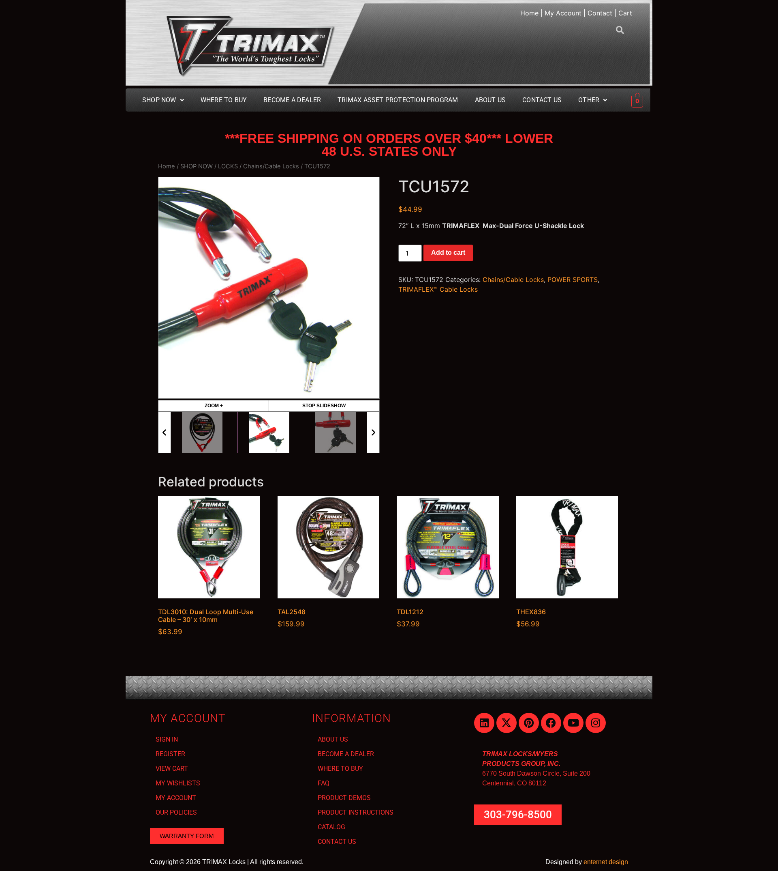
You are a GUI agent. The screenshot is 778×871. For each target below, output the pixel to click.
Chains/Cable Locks (271, 166)
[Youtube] (573, 723)
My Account (563, 13)
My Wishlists (178, 783)
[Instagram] (596, 723)
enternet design (606, 861)
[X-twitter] (506, 723)
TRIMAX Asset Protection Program (398, 100)
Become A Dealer (292, 100)
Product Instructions (355, 812)
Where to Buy (340, 768)
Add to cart (448, 252)
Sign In (167, 739)
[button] (163, 100)
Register (170, 754)
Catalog (331, 827)
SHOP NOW (196, 166)
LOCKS (228, 166)
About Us (490, 100)
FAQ (323, 783)
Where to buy (224, 100)
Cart (625, 13)
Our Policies (176, 812)
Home (529, 13)
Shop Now (159, 100)
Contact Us (542, 100)
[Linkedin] (484, 723)
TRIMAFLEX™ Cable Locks (438, 289)
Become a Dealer (346, 754)
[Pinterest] (529, 723)
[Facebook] (551, 723)
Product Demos (344, 798)
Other (588, 100)
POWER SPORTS (572, 279)
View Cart (172, 768)
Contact (600, 13)
